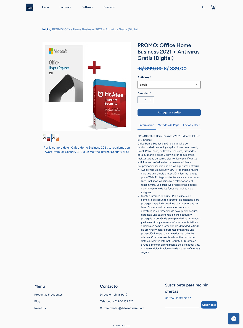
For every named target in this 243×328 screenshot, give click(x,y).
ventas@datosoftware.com (127, 308)
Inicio (46, 29)
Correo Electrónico (178, 298)
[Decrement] (140, 100)
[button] (213, 7)
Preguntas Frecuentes (48, 294)
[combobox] (169, 84)
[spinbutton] (146, 100)
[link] (146, 125)
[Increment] (151, 100)
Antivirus (144, 77)
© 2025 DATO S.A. (121, 325)
